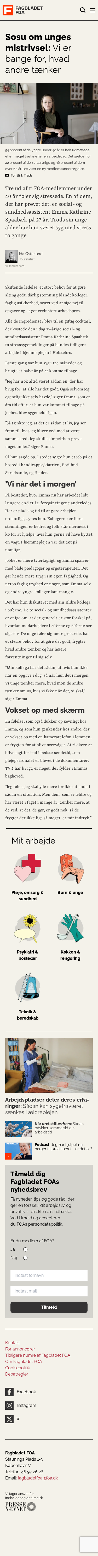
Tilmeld (49, 1307)
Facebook (26, 1391)
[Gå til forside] (41, 10)
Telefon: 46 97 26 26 (24, 1471)
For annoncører (20, 1349)
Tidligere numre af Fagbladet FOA (37, 1355)
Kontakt (12, 1342)
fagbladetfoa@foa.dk (38, 1478)
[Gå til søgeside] (83, 10)
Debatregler (16, 1374)
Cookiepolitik (17, 1367)
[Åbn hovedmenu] (93, 11)
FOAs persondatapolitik (39, 1224)
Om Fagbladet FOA (23, 1361)
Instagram (26, 1405)
